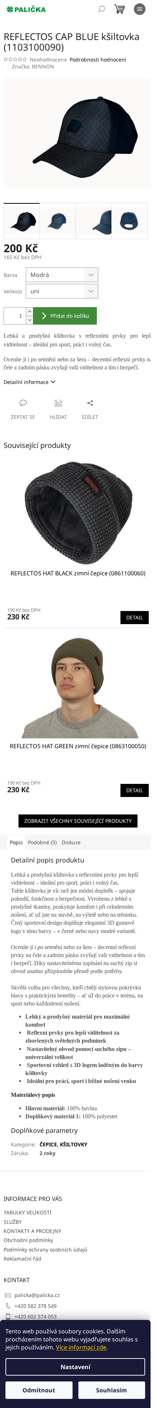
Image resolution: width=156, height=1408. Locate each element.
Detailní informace (26, 381)
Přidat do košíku (69, 315)
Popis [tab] (16, 842)
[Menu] (139, 9)
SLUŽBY (13, 1221)
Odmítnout (38, 1390)
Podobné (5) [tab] (42, 842)
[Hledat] (101, 9)
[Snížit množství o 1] (29, 320)
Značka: (33, 66)
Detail (134, 617)
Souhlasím (111, 1390)
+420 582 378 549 (36, 1305)
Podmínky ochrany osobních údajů (45, 1249)
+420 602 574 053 (36, 1316)
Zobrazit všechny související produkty (78, 820)
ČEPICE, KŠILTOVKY (63, 1144)
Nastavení (75, 1367)
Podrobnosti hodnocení (98, 59)
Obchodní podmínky (28, 1240)
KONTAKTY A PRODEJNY (32, 1230)
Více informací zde (81, 1347)
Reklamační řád (22, 1258)
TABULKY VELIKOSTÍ (28, 1212)
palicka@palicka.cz (37, 1295)
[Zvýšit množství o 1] (29, 312)
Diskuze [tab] (71, 842)
